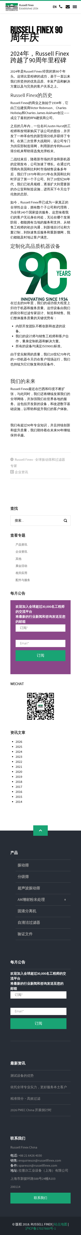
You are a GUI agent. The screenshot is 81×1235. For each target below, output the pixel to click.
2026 (19, 742)
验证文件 (25, 934)
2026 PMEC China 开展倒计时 (31, 1110)
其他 (18, 559)
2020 (19, 772)
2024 (19, 752)
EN (54, 7)
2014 (19, 802)
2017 (19, 787)
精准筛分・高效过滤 (25, 1099)
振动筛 (23, 865)
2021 (19, 767)
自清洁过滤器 (29, 922)
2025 (19, 747)
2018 (19, 782)
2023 (19, 757)
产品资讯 (21, 545)
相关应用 (21, 573)
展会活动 (21, 566)
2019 (19, 777)
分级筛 (23, 876)
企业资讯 (21, 472)
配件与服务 (23, 580)
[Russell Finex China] (22, 7)
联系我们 (40, 1198)
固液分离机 (27, 911)
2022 (19, 762)
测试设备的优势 (22, 1076)
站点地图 (60, 1224)
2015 (19, 797)
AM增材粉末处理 (31, 899)
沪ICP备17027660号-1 (40, 1228)
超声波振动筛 (29, 888)
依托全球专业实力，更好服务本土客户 (38, 1087)
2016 (19, 792)
